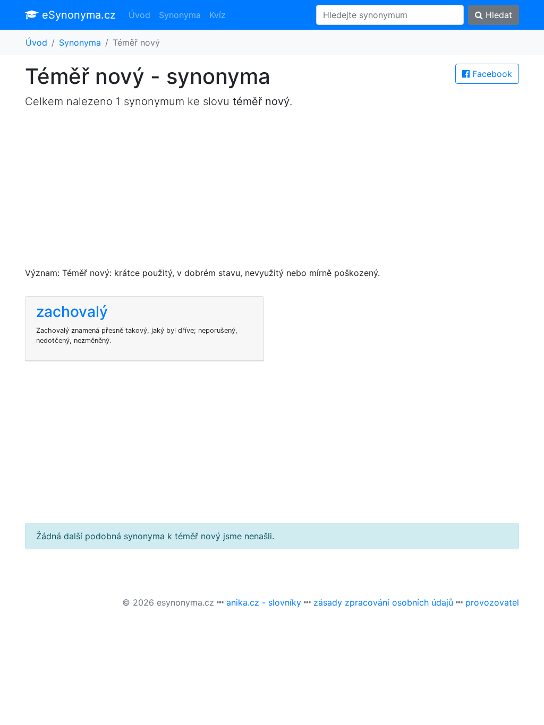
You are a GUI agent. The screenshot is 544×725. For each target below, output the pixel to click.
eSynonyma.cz (77, 14)
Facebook (491, 73)
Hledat (497, 15)
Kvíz (217, 15)
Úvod (139, 15)
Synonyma (180, 15)
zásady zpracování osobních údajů (383, 602)
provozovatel (492, 602)
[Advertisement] (272, 192)
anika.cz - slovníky (263, 602)
